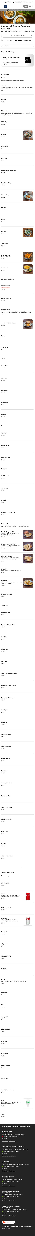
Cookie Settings (6, 1228)
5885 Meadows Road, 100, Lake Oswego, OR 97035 (15, 1149)
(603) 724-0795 (6, 1148)
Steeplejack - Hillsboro (8, 1176)
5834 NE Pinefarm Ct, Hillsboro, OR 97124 (12, 1179)
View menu (5, 1141)
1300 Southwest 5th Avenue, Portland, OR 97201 (14, 1209)
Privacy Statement (16, 1226)
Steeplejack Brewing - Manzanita (10, 1191)
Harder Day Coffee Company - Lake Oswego (13, 1146)
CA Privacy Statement (26, 1226)
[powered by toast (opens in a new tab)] (8, 1222)
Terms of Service (6, 1226)
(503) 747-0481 (6, 1178)
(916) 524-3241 (6, 1193)
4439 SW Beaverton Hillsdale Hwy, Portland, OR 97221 (15, 1164)
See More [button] (30, 2)
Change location (29, 31)
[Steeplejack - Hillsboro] (5, 6)
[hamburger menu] (2, 6)
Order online (12, 1141)
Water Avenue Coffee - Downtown (10, 1206)
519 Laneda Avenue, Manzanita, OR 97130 (12, 1194)
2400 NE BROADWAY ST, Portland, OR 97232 (13, 1134)
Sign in (31, 6)
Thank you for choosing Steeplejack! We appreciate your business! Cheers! (15, 2)
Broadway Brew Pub (7, 1131)
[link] (10, 40)
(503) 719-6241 (6, 1163)
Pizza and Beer (5, 1161)
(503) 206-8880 (6, 1133)
